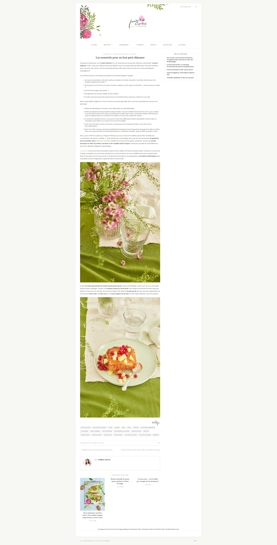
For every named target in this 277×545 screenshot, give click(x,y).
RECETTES (107, 45)
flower (117, 427)
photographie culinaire (121, 431)
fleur (110, 427)
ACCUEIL (94, 45)
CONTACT (153, 45)
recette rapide (97, 435)
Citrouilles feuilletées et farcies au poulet (180, 78)
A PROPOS (140, 45)
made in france (95, 431)
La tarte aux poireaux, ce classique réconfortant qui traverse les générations (180, 66)
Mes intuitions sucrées (121, 54)
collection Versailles (103, 141)
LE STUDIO (182, 45)
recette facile (85, 435)
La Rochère (83, 151)
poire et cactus (136, 431)
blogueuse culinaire (99, 427)
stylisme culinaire (131, 435)
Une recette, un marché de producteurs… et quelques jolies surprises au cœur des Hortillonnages (180, 60)
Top (195, 541)
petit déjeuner (107, 431)
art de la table (85, 427)
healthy (136, 427)
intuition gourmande (148, 427)
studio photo (118, 435)
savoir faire (107, 435)
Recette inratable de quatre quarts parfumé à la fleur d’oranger (120, 481)
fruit (129, 427)
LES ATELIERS (167, 45)
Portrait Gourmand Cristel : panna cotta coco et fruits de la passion (140, 450)
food (123, 427)
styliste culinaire (145, 435)
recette (146, 431)
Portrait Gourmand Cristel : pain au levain (180, 70)
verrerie (156, 435)
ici (105, 138)
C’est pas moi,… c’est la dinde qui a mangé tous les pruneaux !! (148, 480)
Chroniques (123, 45)
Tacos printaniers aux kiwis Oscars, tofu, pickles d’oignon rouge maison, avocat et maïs (92, 515)
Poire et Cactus (98, 443)
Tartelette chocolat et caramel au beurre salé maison (96, 450)
